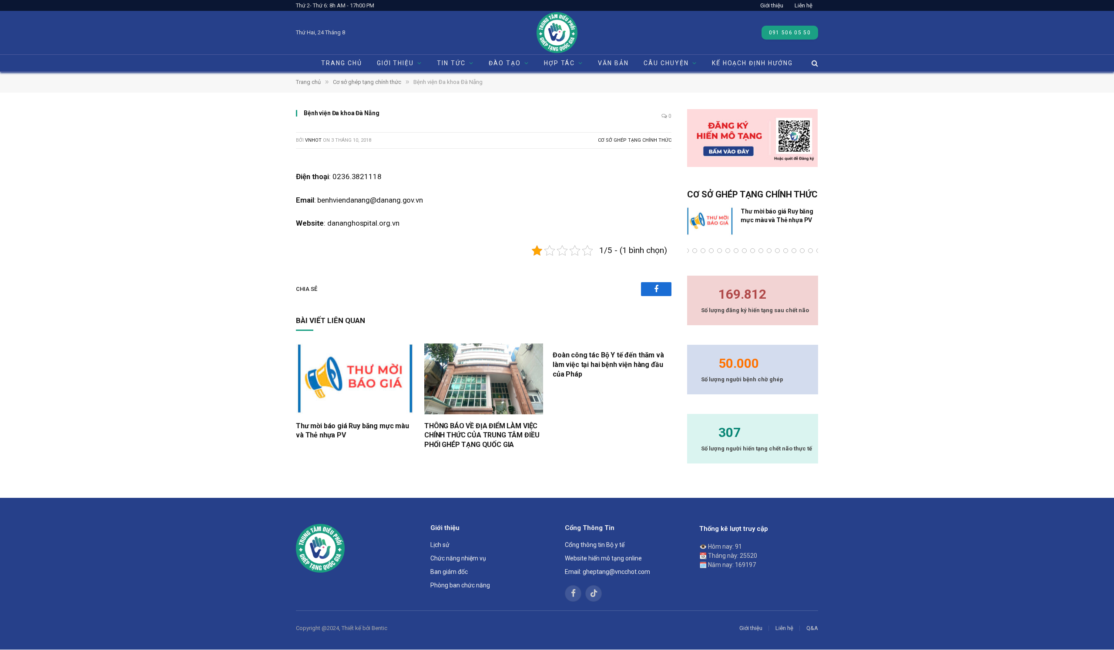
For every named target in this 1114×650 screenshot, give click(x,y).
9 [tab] (728, 250)
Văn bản (613, 63)
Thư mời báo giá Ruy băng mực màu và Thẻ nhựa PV (352, 431)
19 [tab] (810, 250)
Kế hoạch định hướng (752, 63)
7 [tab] (711, 250)
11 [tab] (744, 250)
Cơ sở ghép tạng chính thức (634, 140)
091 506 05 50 (790, 33)
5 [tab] (695, 250)
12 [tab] (752, 250)
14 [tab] (769, 250)
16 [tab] (786, 250)
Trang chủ (341, 63)
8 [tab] (719, 250)
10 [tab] (736, 250)
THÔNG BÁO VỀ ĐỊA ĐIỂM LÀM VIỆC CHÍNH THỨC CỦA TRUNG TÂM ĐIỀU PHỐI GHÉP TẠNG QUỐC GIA (481, 435)
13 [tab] (761, 250)
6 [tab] (703, 250)
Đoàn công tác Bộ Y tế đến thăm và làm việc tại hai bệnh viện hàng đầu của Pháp (608, 364)
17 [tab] (794, 250)
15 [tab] (777, 250)
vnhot (313, 140)
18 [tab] (802, 250)
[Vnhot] (557, 32)
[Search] (814, 63)
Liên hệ (803, 5)
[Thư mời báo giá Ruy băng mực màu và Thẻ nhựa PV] (355, 378)
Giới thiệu (771, 5)
